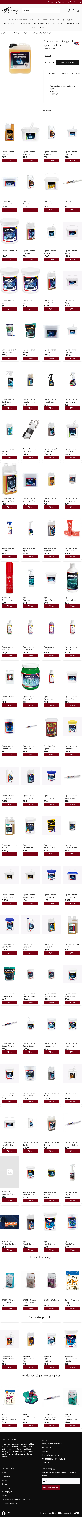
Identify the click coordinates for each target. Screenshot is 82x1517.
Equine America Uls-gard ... (71, 252)
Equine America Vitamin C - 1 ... (50, 1242)
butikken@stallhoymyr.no (50, 1463)
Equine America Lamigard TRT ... (50, 351)
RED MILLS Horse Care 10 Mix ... (8, 1301)
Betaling (4, 1496)
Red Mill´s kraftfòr (41, 24)
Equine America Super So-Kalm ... (71, 1143)
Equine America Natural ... (8, 697)
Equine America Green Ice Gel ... (29, 697)
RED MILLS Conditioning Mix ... (72, 1418)
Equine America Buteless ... (29, 351)
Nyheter (33, 28)
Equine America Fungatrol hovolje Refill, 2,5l (37, 33)
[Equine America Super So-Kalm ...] (9, 1172)
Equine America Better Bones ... (8, 202)
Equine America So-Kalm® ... (51, 1143)
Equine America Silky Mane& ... (71, 1193)
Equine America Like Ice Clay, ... (50, 598)
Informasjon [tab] (52, 73)
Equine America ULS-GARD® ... (29, 252)
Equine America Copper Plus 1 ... (8, 747)
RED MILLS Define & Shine (51, 1301)
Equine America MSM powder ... (29, 1094)
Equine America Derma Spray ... (8, 598)
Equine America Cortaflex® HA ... (71, 747)
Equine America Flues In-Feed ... (29, 400)
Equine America (9, 33)
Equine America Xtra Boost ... (29, 747)
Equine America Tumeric (71, 1094)
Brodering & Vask (9, 24)
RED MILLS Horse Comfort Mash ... (29, 1301)
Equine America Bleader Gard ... (8, 1044)
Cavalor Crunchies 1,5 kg (72, 1301)
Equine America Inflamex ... (8, 450)
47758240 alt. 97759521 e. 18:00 (55, 1459)
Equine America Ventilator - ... (50, 1044)
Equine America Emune (50, 499)
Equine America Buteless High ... (71, 797)
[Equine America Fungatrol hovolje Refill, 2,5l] (20, 58)
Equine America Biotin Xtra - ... (29, 153)
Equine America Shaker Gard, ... (29, 1044)
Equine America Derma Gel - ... (71, 549)
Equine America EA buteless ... (9, 846)
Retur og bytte (7, 1492)
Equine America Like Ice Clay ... (71, 697)
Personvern (6, 1476)
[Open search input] (74, 10)
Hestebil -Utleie (59, 24)
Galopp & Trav (25, 24)
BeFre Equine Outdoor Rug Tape (9, 1242)
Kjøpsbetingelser (7, 1488)
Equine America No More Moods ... (51, 450)
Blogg (4, 1472)
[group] (9, 1288)
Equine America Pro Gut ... (9, 252)
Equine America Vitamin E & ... (71, 1242)
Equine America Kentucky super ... (71, 846)
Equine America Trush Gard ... (71, 400)
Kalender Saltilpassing (73, 2)
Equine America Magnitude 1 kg (8, 1094)
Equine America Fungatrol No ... (71, 598)
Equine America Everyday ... (71, 153)
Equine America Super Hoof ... (71, 450)
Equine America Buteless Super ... (50, 846)
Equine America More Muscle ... (8, 1143)
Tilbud (42, 28)
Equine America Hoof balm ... (50, 1193)
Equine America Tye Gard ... (51, 1094)
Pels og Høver (19, 33)
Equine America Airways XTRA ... (71, 995)
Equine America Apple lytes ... (71, 202)
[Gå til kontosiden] (69, 10)
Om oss (51, 2)
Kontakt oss (6, 1484)
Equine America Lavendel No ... (29, 648)
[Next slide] (78, 1288)
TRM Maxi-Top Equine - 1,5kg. (49, 747)
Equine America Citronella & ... (71, 648)
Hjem (1, 33)
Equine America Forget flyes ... (50, 400)
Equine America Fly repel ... (30, 549)
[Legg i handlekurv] (67, 62)
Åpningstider (59, 2)
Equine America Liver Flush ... (8, 153)
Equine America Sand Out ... (50, 252)
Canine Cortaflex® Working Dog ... (9, 351)
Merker (49, 28)
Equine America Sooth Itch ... (8, 400)
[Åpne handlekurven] (78, 10)
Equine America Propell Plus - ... (50, 549)
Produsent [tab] (64, 73)
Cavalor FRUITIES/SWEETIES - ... (9, 1418)
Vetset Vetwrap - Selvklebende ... (29, 1418)
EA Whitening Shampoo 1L (49, 648)
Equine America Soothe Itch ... (71, 499)
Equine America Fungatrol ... (29, 598)
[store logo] (11, 10)
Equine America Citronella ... (8, 549)
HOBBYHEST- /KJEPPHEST (18, 20)
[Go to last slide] (3, 1288)
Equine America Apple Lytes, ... (50, 202)
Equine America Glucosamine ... (29, 846)
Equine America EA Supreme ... (51, 153)
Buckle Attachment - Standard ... (30, 450)
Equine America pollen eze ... (71, 1044)
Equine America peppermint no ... (8, 648)
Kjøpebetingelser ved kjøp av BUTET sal (16, 1499)
